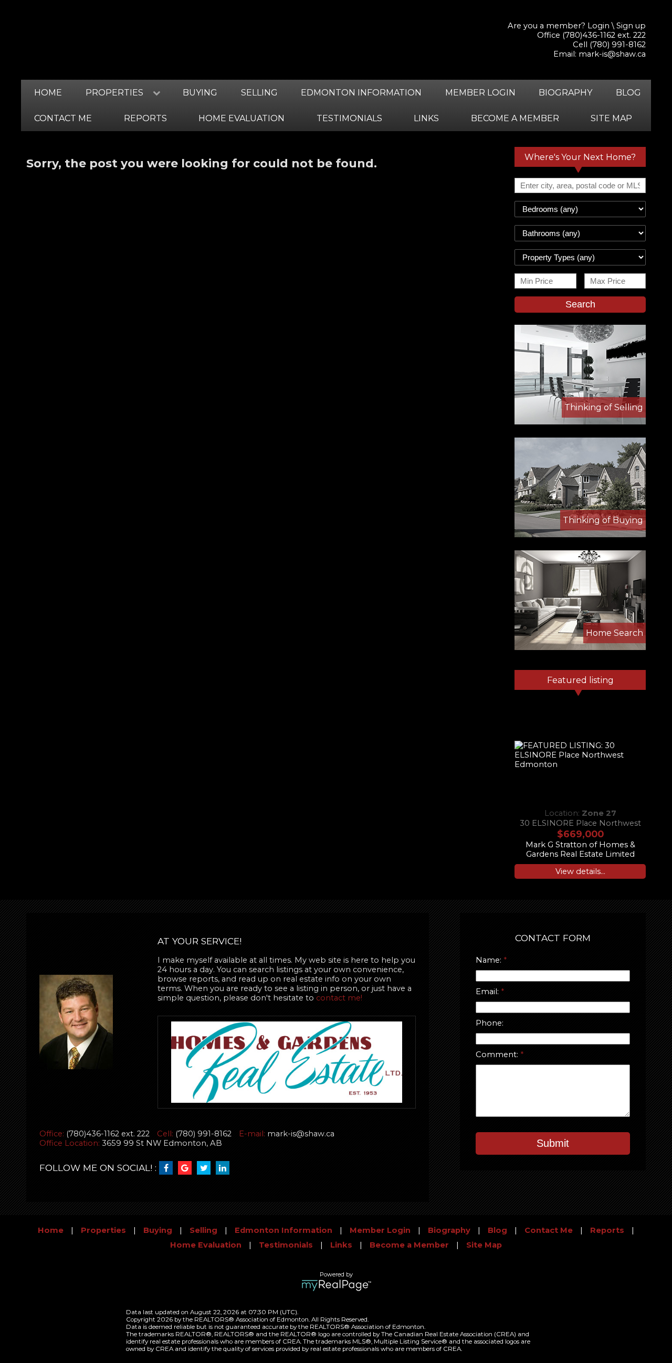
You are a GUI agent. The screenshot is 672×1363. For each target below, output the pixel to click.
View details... (580, 871)
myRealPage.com (336, 1285)
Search (580, 304)
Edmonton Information (361, 93)
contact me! (339, 998)
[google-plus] (187, 1168)
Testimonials (349, 118)
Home (48, 93)
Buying (200, 93)
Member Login (480, 93)
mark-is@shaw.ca (612, 54)
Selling (259, 93)
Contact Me (63, 118)
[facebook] (168, 1168)
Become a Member (515, 118)
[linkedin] (225, 1168)
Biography (565, 93)
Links (426, 118)
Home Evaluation (241, 118)
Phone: (489, 1023)
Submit (553, 1143)
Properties (103, 1230)
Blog (628, 93)
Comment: (498, 1054)
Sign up (631, 25)
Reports (145, 118)
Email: (488, 991)
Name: (489, 960)
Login (598, 25)
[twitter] (206, 1168)
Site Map (611, 118)
